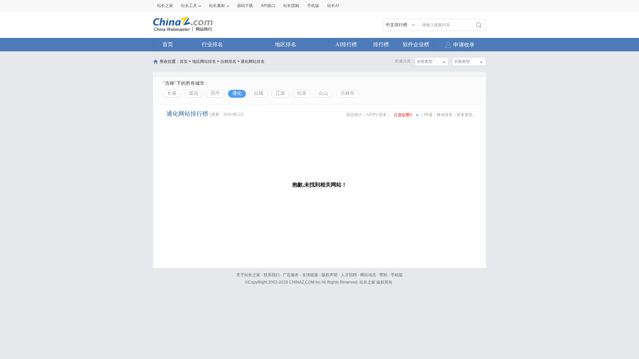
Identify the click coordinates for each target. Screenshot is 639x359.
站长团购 (291, 5)
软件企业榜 (416, 44)
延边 (193, 93)
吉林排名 (228, 61)
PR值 (428, 114)
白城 (258, 93)
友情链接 (310, 275)
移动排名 (445, 114)
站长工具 (189, 5)
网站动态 (368, 275)
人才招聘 (349, 275)
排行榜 (381, 44)
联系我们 (272, 275)
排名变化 (465, 114)
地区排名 (285, 44)
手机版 (397, 275)
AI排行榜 (346, 44)
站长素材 (217, 5)
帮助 (383, 275)
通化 (237, 93)
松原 (302, 93)
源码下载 (245, 5)
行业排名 (212, 44)
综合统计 (354, 114)
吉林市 (347, 93)
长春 (172, 93)
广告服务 (291, 275)
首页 (167, 44)
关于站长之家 (248, 275)
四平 (215, 93)
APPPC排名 (376, 114)
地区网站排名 (204, 61)
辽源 (280, 93)
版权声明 (329, 275)
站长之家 (165, 5)
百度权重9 (403, 115)
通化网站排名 (253, 61)
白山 (323, 93)
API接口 (268, 5)
